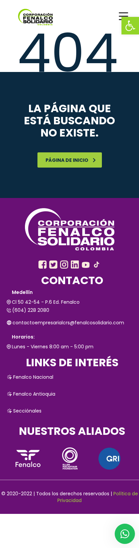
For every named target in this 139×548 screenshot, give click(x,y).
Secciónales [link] (27, 410)
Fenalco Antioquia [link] (34, 394)
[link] (130, 25)
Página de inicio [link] (67, 160)
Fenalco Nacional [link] (33, 377)
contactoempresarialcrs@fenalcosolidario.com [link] (68, 322)
